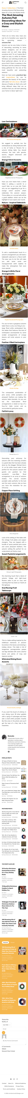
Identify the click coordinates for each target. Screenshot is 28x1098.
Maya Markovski (7, 928)
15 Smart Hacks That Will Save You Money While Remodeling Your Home (11, 777)
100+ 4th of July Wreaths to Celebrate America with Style (9, 836)
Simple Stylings (14, 388)
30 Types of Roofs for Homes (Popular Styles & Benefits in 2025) (11, 761)
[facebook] (9, 752)
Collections (12, 8)
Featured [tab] (5, 942)
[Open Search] (25, 2)
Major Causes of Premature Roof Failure (10, 784)
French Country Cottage (14, 707)
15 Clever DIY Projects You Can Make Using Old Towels (10, 799)
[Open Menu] (2, 2)
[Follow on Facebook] (10, 1079)
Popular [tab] (13, 942)
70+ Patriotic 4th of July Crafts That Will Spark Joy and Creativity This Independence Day (10, 851)
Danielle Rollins (14, 248)
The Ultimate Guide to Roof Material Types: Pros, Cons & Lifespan (11, 769)
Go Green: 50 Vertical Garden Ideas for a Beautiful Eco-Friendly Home (11, 843)
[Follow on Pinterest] (17, 1079)
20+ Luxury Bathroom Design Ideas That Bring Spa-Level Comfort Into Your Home (11, 792)
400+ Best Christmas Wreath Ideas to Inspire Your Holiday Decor (11, 828)
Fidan (4, 877)
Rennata (5, 29)
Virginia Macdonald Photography (14, 319)
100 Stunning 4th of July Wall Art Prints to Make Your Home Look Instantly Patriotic (10, 813)
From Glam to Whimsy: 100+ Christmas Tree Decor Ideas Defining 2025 (9, 821)
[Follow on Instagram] (14, 1079)
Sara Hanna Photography (14, 139)
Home (4, 8)
